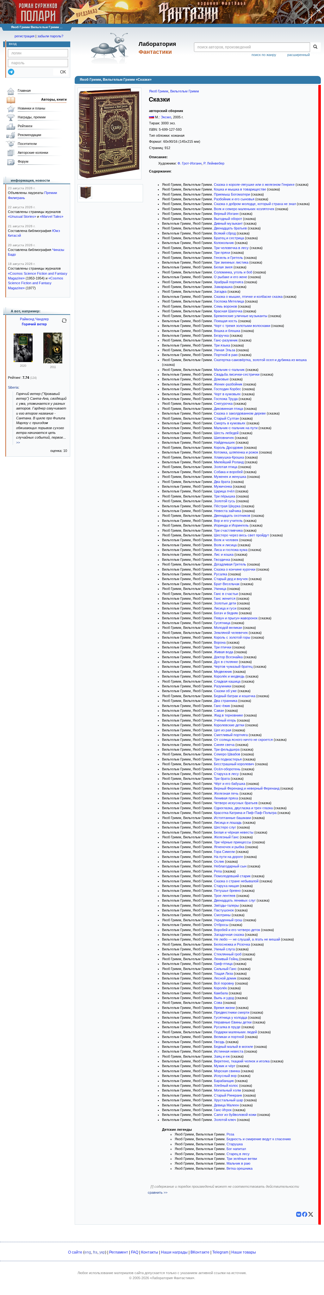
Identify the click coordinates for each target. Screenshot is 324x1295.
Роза (230, 1134)
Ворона (220, 642)
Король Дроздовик (228, 447)
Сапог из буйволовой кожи (235, 1115)
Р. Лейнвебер (213, 163)
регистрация (24, 36)
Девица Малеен (226, 1105)
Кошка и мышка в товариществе (240, 189)
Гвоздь (219, 1042)
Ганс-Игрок (223, 1110)
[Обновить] (64, 323)
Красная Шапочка (228, 311)
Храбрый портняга (228, 282)
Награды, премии (32, 117)
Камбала (221, 993)
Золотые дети (225, 603)
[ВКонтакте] (298, 1214)
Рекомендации (29, 135)
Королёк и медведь (229, 676)
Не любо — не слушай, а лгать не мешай (247, 939)
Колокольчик (224, 243)
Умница (220, 589)
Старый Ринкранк (228, 1095)
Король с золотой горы (232, 637)
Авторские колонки (33, 152)
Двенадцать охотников (232, 515)
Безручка (221, 335)
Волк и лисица (225, 545)
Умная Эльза (224, 350)
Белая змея (223, 267)
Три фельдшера (227, 749)
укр (102, 1252)
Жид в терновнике (228, 715)
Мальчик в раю (238, 1163)
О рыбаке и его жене (230, 277)
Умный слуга (224, 949)
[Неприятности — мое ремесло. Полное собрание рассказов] (23, 361)
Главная (24, 90)
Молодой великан (228, 627)
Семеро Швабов (227, 754)
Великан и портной (229, 1037)
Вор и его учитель (228, 520)
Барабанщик (224, 1081)
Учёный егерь (225, 720)
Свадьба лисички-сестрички (236, 374)
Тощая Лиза (223, 973)
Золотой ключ (225, 1120)
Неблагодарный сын (230, 866)
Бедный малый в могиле (233, 1046)
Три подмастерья (228, 759)
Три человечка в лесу (231, 248)
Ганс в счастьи (226, 594)
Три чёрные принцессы (232, 842)
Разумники (222, 686)
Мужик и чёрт (224, 1066)
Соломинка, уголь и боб (233, 272)
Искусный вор (225, 1076)
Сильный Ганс (225, 969)
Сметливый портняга (231, 735)
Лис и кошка (224, 554)
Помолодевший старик (232, 876)
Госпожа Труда (226, 399)
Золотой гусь (224, 501)
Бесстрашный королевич (234, 764)
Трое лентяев (224, 896)
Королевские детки (229, 725)
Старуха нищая (226, 886)
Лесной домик (225, 978)
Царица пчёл (224, 491)
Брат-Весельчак (227, 584)
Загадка (220, 291)
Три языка (222, 345)
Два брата (222, 482)
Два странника (225, 701)
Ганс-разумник (226, 340)
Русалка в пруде (227, 1027)
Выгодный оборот (228, 219)
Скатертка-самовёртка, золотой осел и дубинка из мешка (260, 360)
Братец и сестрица (229, 238)
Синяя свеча (224, 745)
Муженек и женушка (230, 477)
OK (60, 72)
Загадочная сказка (229, 934)
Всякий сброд (225, 233)
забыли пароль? (50, 36)
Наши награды (174, 1252)
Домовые (221, 379)
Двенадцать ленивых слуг (235, 900)
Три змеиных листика (231, 262)
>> (18, 442)
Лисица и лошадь (228, 822)
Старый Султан (226, 418)
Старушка (235, 1144)
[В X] (310, 1214)
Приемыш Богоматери (232, 194)
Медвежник (223, 671)
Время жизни (224, 1008)
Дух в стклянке (226, 662)
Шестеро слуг (225, 827)
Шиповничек (224, 438)
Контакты (149, 1252)
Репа (218, 871)
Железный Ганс (226, 837)
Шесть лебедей (226, 433)
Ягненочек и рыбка (229, 847)
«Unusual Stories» (22, 216)
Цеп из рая (222, 730)
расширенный (298, 55)
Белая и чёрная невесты (233, 832)
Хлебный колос (226, 1085)
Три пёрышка (224, 496)
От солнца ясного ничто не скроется (243, 739)
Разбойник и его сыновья (234, 199)
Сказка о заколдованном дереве (240, 413)
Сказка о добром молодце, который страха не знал (255, 204)
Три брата (222, 778)
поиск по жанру (264, 55)
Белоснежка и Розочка (232, 944)
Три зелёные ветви (242, 1158)
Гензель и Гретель (228, 258)
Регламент (118, 1252)
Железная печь (226, 793)
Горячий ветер (34, 324)
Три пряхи (222, 252)
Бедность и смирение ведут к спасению (259, 1139)
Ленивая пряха (226, 798)
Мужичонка (223, 486)
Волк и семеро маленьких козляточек (244, 209)
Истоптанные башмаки (232, 818)
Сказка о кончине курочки (234, 569)
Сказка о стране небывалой (236, 881)
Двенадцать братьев (230, 228)
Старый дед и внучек (231, 579)
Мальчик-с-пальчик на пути (236, 428)
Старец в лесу (238, 1154)
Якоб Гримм (158, 91)
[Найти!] (315, 47)
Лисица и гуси (225, 608)
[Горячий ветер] (52, 362)
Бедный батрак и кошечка (234, 696)
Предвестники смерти (231, 1012)
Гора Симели (224, 852)
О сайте (75, 1252)
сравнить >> (157, 1192)
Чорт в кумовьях (227, 394)
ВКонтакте (199, 1252)
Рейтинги (25, 126)
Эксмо (166, 117)
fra (95, 1252)
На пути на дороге (228, 857)
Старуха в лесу (226, 774)
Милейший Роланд (229, 462)
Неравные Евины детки (233, 1022)
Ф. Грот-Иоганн (190, 163)
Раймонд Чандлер (34, 319)
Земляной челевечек (231, 633)
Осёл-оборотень (227, 769)
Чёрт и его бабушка (229, 783)
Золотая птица (225, 467)
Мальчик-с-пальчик (229, 370)
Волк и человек (226, 540)
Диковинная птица (228, 408)
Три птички (222, 647)
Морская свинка (227, 1071)
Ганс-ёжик (222, 706)
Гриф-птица (223, 964)
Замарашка (223, 287)
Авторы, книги (54, 99)
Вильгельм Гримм (184, 91)
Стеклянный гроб (227, 954)
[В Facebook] (304, 1214)
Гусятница (222, 623)
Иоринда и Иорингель (231, 525)
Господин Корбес (227, 389)
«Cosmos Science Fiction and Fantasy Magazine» (35, 283)
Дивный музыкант (228, 223)
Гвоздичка (222, 559)
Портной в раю (226, 355)
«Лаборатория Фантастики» (172, 1278)
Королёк (220, 988)
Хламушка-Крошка (229, 457)
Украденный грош (228, 920)
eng (87, 1252)
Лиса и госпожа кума (230, 550)
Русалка (220, 574)
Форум (23, 161)
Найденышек (224, 442)
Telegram (220, 1252)
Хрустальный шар (228, 1100)
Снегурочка (223, 403)
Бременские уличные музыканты (240, 316)
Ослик (219, 861)
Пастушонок (224, 910)
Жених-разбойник (228, 384)
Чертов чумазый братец (233, 666)
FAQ (134, 1252)
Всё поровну (224, 983)
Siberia (13, 387)
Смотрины (222, 915)
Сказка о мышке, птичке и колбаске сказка (248, 296)
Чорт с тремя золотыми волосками (242, 326)
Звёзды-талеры (226, 905)
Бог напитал (236, 1149)
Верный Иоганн (226, 214)
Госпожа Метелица (229, 301)
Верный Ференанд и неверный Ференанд (246, 788)
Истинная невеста (228, 1051)
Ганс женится (224, 598)
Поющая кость (225, 321)
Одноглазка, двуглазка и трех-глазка (243, 808)
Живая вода (223, 652)
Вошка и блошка (227, 331)
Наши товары (243, 1252)
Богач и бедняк (226, 613)
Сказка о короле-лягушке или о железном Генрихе (254, 184)
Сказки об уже (225, 691)
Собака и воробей (228, 472)
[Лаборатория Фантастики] (111, 48)
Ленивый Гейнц (226, 959)
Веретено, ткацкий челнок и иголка (242, 1061)
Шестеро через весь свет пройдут (241, 535)
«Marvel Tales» (51, 216)
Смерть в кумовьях (230, 423)
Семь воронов (225, 306)
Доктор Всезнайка (228, 657)
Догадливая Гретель (230, 564)
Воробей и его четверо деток (237, 930)
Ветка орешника (239, 1168)
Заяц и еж (222, 1056)
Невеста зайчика (227, 511)
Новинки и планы (31, 108)
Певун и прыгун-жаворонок (236, 618)
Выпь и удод (224, 998)
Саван (219, 710)
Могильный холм (227, 1090)
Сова (218, 1002)
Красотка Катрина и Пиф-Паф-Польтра (245, 813)
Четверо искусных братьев (236, 803)
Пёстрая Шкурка (227, 506)
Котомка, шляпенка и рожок (236, 452)
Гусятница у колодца (230, 1017)
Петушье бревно (227, 890)
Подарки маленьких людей (235, 1032)
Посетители (27, 144)
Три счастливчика (228, 530)
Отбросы (221, 925)
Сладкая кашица (227, 681)
